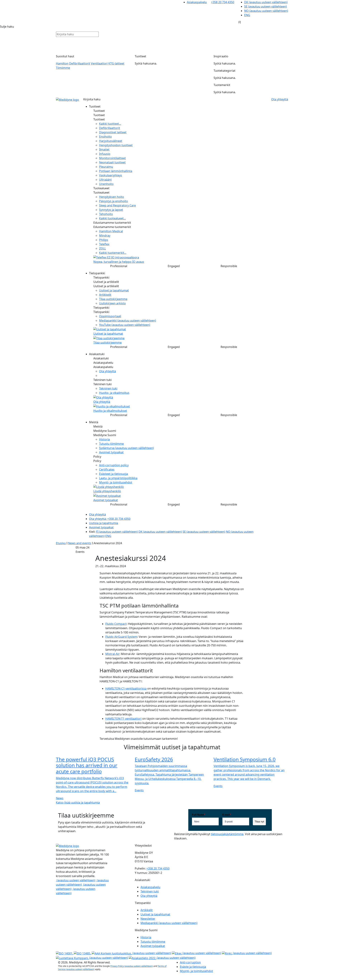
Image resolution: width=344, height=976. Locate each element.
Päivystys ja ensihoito (113, 201)
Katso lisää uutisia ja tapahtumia (78, 802)
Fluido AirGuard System (121, 637)
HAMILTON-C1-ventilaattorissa (126, 688)
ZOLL (102, 248)
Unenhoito (106, 184)
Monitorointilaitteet (112, 158)
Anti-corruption (190, 962)
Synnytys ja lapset (111, 210)
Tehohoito (106, 214)
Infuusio (104, 154)
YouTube (124, 325)
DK (266, 2)
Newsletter (147, 919)
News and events (79, 543)
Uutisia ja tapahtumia (103, 523)
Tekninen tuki (108, 388)
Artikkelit (105, 295)
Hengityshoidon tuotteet (116, 145)
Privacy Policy (131, 966)
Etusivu (61, 543)
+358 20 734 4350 (222, 2)
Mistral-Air (112, 654)
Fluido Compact (115, 624)
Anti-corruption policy (114, 465)
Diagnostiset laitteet (112, 132)
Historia (104, 439)
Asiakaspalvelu (197, 2)
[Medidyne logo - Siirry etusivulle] (67, 99)
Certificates (106, 469)
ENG (247, 15)
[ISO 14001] (65, 953)
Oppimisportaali (110, 316)
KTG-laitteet (116, 63)
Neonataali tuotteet (112, 162)
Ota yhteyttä (107, 371)
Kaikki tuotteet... (110, 124)
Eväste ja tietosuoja (193, 967)
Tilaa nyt (259, 821)
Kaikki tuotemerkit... (112, 253)
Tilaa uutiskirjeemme (113, 299)
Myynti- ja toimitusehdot (115, 482)
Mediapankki (127, 320)
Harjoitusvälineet (110, 141)
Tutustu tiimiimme (111, 444)
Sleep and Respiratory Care (117, 205)
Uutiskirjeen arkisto (112, 303)
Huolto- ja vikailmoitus (114, 393)
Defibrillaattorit (79, 63)
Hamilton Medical (111, 231)
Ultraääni (105, 180)
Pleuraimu (106, 167)
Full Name (198, 814)
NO (266, 11)
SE (265, 6)
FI (117, 532)
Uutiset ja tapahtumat (114, 290)
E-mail (226, 814)
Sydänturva (126, 448)
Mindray (104, 236)
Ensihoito (105, 137)
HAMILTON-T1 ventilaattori (123, 719)
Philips (103, 240)
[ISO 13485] (83, 953)
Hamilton (62, 63)
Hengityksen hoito (111, 197)
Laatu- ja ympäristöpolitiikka (118, 478)
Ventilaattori (99, 63)
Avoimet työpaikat (111, 452)
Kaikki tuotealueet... (112, 218)
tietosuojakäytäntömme (227, 834)
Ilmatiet (104, 149)
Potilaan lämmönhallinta (115, 171)
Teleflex (104, 244)
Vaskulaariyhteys (110, 175)
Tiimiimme (63, 68)
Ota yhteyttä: (109, 519)
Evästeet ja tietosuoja (113, 474)
